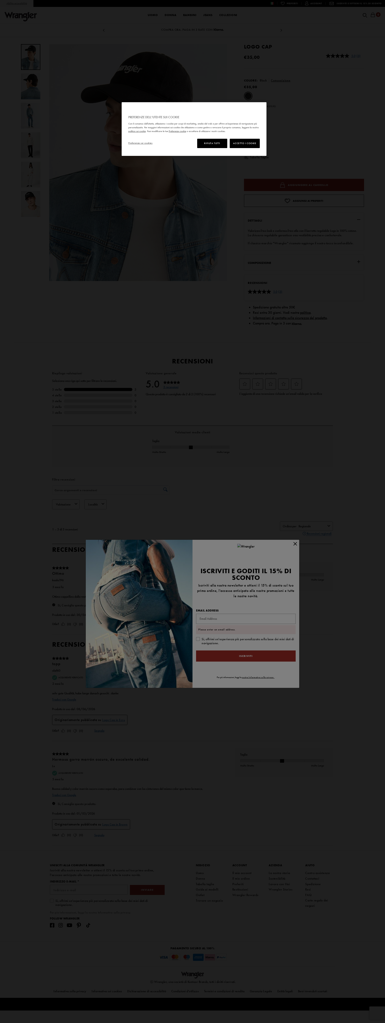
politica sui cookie (137, 131)
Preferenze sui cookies (140, 143)
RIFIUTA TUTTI (212, 143)
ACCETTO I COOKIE (244, 143)
